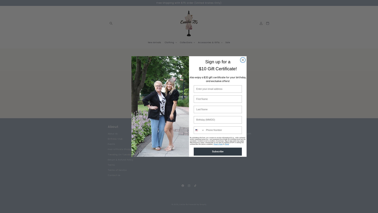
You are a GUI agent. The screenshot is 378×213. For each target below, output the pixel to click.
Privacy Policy (218, 144)
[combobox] (199, 130)
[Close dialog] (242, 60)
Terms (227, 144)
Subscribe (218, 151)
